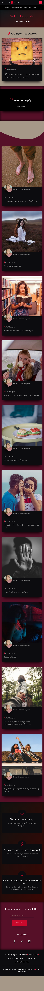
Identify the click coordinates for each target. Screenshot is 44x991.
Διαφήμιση (11, 958)
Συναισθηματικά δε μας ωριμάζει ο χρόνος (21, 395)
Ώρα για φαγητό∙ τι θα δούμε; (16, 460)
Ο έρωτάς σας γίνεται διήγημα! (22, 850)
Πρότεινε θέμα (33, 955)
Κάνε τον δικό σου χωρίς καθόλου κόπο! (22, 881)
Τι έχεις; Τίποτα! (10, 657)
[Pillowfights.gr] (12, 2)
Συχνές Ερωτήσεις (11, 955)
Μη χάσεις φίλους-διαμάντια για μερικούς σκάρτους (21, 790)
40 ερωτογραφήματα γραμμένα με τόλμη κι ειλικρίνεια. (22, 824)
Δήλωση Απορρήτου (22, 962)
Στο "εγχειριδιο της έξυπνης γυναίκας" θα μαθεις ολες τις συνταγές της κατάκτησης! (22, 888)
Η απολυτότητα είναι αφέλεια (16, 592)
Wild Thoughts (11, 70)
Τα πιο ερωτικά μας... (22, 819)
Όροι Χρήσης (31, 958)
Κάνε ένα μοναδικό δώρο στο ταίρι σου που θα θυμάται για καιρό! (22, 855)
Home (16, 21)
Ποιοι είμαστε (20, 958)
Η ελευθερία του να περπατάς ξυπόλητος (21, 201)
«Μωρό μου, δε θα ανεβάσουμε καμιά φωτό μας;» (22, 526)
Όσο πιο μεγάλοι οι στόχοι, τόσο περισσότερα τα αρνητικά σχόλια (17, 722)
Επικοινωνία (23, 955)
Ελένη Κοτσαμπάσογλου (21, 189)
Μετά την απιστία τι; (12, 266)
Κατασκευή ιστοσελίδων (25, 969)
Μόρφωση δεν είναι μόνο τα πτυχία (18, 330)
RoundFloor (21, 972)
